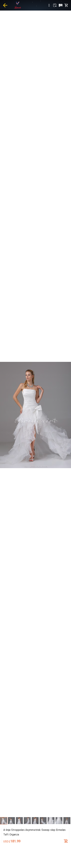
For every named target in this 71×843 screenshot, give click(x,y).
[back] (5, 5)
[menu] (49, 5)
